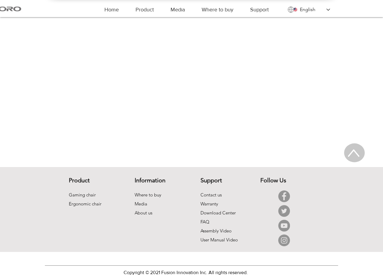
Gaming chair (82, 195)
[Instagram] (284, 240)
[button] (144, 9)
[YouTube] (284, 226)
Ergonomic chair (85, 204)
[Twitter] (284, 211)
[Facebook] (284, 196)
